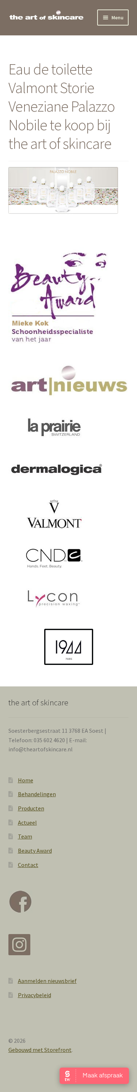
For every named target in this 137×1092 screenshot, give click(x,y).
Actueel (27, 822)
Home (25, 780)
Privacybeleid (34, 995)
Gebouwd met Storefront (40, 1049)
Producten (31, 808)
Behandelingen (37, 794)
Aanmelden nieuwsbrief (47, 980)
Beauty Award (35, 850)
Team (25, 836)
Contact (28, 864)
